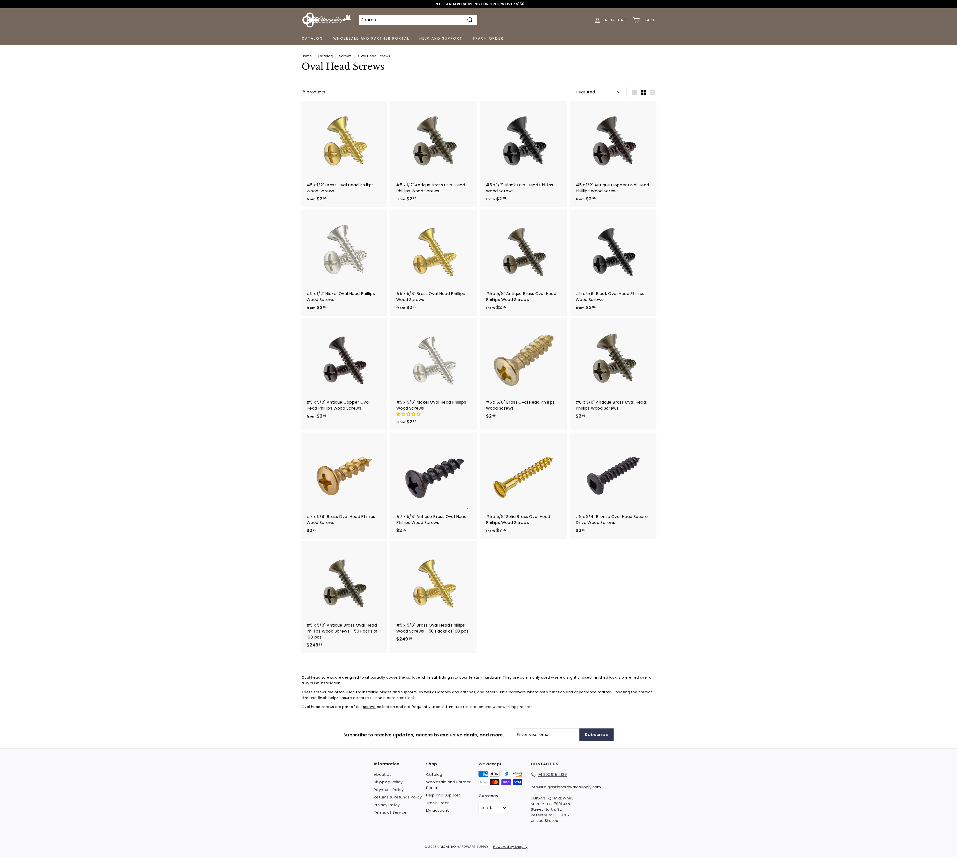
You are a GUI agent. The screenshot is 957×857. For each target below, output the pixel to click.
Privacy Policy (387, 804)
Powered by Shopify (510, 846)
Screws (345, 56)
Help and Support (441, 38)
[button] (409, 414)
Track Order (488, 38)
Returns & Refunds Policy (398, 797)
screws (369, 706)
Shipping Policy (388, 782)
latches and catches (456, 692)
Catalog (312, 38)
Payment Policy (389, 789)
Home (307, 56)
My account (437, 810)
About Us (383, 774)
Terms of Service (390, 812)
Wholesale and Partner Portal (371, 38)
